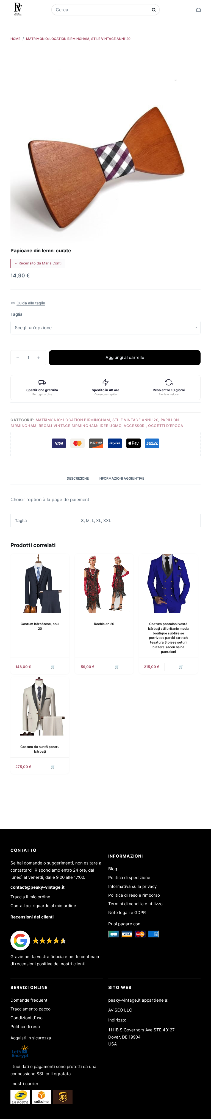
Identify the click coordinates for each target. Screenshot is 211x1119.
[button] (27, 303)
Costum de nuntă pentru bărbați (39, 749)
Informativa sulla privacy (132, 886)
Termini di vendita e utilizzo (135, 903)
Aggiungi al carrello (125, 357)
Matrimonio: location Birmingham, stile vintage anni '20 (97, 420)
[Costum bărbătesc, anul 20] (39, 583)
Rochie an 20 (104, 624)
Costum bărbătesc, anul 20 (40, 626)
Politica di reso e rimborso (134, 895)
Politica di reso (25, 1026)
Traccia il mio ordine (30, 896)
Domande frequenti (29, 1000)
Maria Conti (52, 263)
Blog (112, 868)
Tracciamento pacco (30, 1009)
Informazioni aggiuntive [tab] (121, 478)
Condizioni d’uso (26, 1017)
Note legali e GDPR (127, 912)
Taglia (16, 314)
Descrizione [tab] (78, 478)
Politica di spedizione (129, 877)
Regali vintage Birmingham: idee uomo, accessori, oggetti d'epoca (111, 425)
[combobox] (102, 9)
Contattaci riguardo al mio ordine (43, 905)
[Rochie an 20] (104, 583)
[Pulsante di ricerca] (154, 10)
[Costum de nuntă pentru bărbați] (39, 706)
